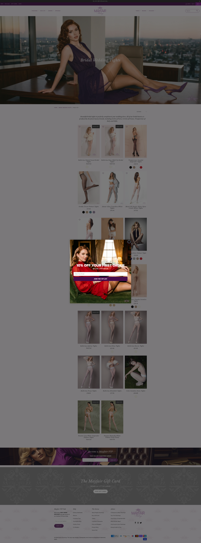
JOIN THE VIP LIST (100, 279)
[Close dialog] (129, 241)
